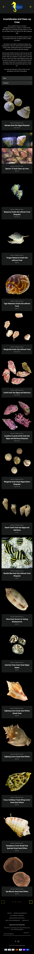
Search (9, 913)
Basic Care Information (13, 920)
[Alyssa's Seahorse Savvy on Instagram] (18, 941)
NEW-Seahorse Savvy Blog (17, 918)
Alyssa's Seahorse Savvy (20, 945)
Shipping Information (20, 913)
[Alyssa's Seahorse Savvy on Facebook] (15, 941)
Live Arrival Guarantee (17, 915)
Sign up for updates (17, 925)
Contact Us (25, 920)
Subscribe (26, 932)
